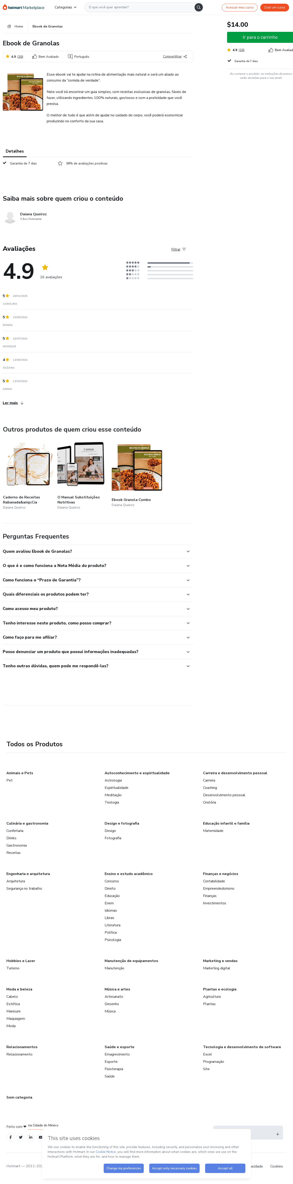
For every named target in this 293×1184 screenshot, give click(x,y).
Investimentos (214, 903)
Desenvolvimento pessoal (224, 795)
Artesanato (114, 996)
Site (206, 1069)
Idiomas (111, 910)
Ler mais (10, 402)
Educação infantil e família (226, 823)
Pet (9, 780)
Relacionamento (19, 1054)
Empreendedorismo (218, 888)
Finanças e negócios (220, 873)
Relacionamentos (22, 1047)
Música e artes (117, 989)
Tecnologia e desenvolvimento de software (242, 1047)
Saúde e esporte (119, 1047)
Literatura (112, 925)
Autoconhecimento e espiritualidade (137, 773)
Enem (109, 903)
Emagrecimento (117, 1054)
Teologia (112, 802)
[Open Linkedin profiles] (30, 1137)
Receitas (13, 852)
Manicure (13, 1011)
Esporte (111, 1061)
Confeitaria (14, 830)
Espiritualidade (116, 787)
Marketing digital (216, 968)
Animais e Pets (19, 773)
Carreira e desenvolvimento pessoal (235, 773)
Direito (110, 888)
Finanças (210, 895)
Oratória (209, 802)
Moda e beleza (19, 989)
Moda (11, 1025)
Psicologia (113, 939)
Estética (13, 1003)
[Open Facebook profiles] (10, 1137)
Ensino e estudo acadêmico (129, 873)
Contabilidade (214, 881)
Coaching (210, 787)
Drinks (11, 838)
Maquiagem (15, 1018)
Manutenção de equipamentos (131, 960)
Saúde (110, 1076)
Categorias (63, 7)
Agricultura (212, 996)
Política (111, 932)
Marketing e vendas (220, 960)
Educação (112, 895)
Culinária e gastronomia (27, 823)
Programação (213, 1061)
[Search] (199, 7)
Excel (207, 1054)
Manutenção (114, 968)
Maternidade (213, 830)
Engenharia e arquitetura (28, 873)
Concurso (112, 881)
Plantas (209, 1003)
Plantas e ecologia (219, 989)
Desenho (112, 1003)
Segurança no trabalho (24, 888)
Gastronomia (16, 845)
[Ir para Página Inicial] (25, 7)
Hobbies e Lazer (20, 960)
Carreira (209, 780)
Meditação (113, 795)
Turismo (12, 968)
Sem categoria (19, 1097)
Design (110, 830)
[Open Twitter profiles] (20, 1137)
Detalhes (15, 151)
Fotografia (113, 838)
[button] (93, 551)
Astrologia (113, 780)
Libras (109, 917)
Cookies (276, 1166)
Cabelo (12, 996)
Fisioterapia (114, 1069)
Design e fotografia (122, 823)
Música (110, 1011)
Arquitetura (15, 881)
